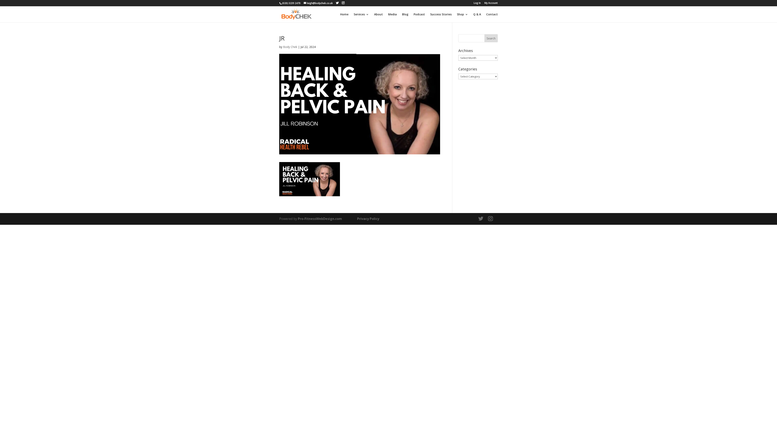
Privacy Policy (368, 218)
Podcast (419, 14)
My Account (491, 3)
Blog (405, 14)
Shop (460, 14)
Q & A (477, 14)
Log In (477, 3)
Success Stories (441, 14)
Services (359, 14)
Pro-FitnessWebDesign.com (320, 218)
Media (392, 14)
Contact (492, 14)
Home (344, 14)
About (378, 14)
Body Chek (290, 47)
